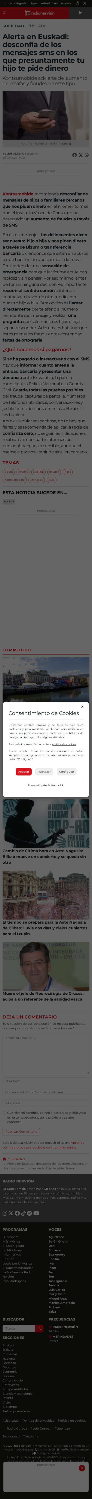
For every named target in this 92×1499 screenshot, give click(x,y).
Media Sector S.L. (53, 785)
